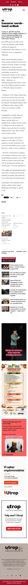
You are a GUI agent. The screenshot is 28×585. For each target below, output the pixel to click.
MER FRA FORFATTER (8, 261)
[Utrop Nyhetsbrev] (14, 537)
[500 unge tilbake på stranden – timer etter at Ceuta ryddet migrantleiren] (5, 274)
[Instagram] (11, 575)
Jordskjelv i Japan (21, 251)
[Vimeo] (20, 575)
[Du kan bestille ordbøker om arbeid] (7, 233)
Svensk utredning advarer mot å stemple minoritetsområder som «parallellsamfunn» (18, 301)
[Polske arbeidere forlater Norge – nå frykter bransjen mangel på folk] (5, 267)
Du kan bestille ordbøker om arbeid (6, 239)
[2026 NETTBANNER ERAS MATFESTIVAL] (14, 415)
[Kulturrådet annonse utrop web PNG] (14, 456)
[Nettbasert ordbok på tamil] (18, 218)
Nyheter (7, 18)
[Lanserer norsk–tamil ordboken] (7, 222)
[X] (16, 575)
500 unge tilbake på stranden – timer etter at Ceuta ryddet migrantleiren (18, 274)
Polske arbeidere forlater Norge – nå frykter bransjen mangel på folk (17, 267)
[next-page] (17, 317)
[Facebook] (7, 575)
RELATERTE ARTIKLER (8, 258)
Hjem (3, 18)
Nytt (11, 18)
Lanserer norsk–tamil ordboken (8, 252)
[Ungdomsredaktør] (14, 496)
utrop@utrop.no (17, 569)
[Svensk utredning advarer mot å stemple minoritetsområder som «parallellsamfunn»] (5, 301)
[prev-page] (14, 317)
